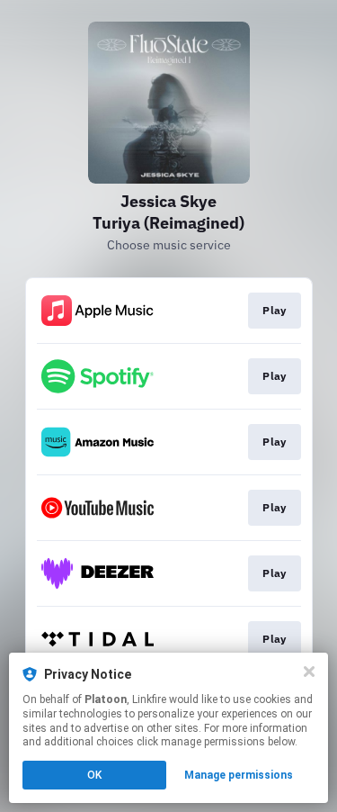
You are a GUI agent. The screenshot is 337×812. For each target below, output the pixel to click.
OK (94, 775)
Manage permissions (238, 775)
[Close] (309, 671)
